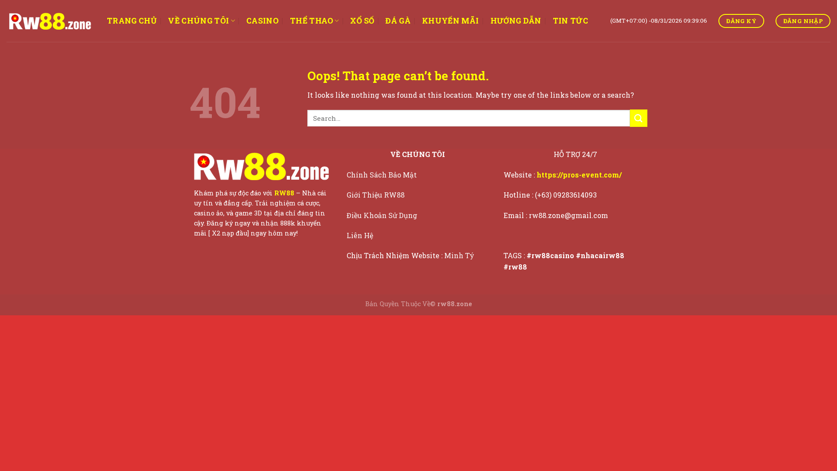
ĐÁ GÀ (398, 21)
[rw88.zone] (50, 20)
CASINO (262, 21)
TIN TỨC (570, 21)
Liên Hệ (361, 235)
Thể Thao (311, 21)
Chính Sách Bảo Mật (382, 174)
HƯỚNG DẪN (515, 21)
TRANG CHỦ (132, 21)
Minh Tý (460, 255)
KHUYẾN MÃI (450, 21)
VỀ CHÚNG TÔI (198, 21)
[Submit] (638, 117)
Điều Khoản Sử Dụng (383, 215)
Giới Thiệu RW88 (376, 194)
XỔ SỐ (362, 21)
